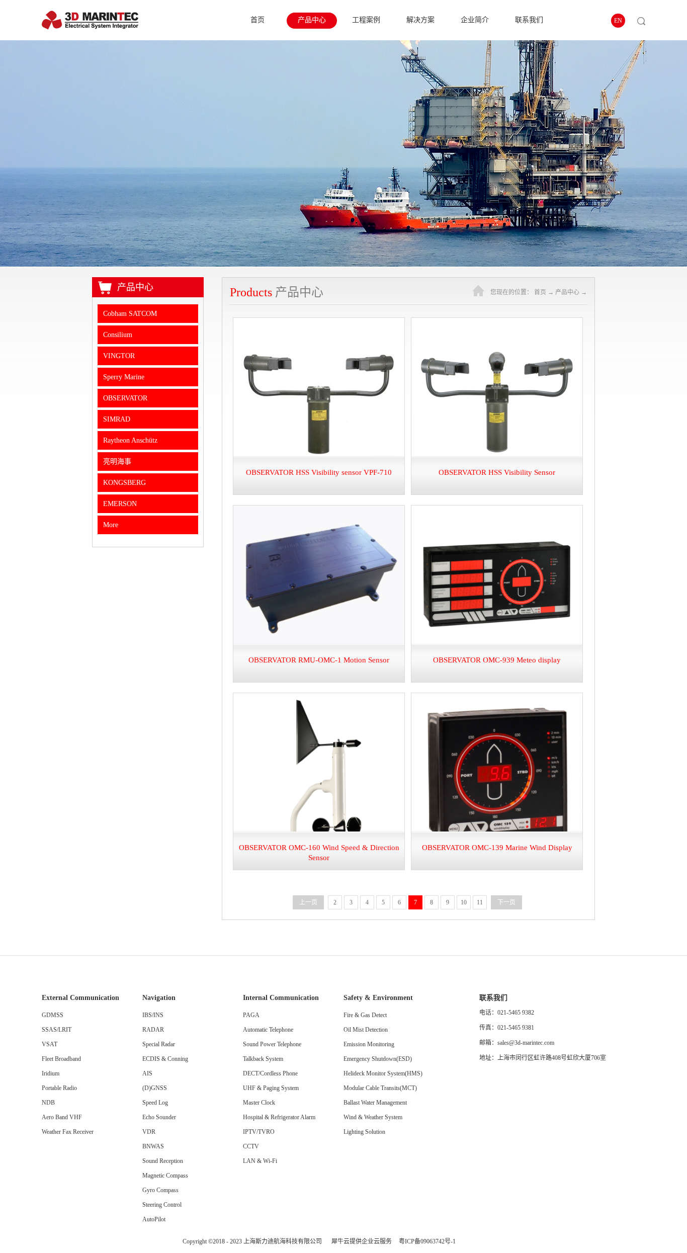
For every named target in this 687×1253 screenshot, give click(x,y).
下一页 (506, 902)
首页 (257, 20)
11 (480, 902)
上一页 (308, 902)
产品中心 (567, 292)
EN (618, 20)
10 (464, 902)
